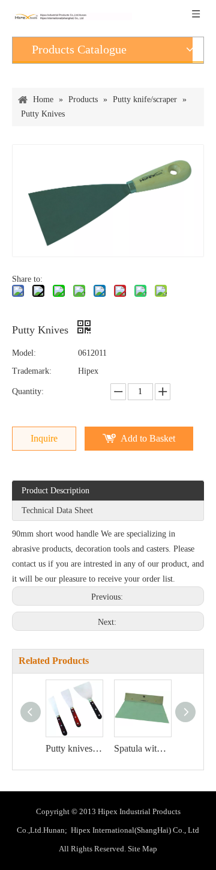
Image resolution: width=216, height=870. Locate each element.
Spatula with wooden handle (142, 748)
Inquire (44, 438)
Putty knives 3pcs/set (74, 748)
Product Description (55, 490)
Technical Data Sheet (57, 510)
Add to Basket (148, 438)
